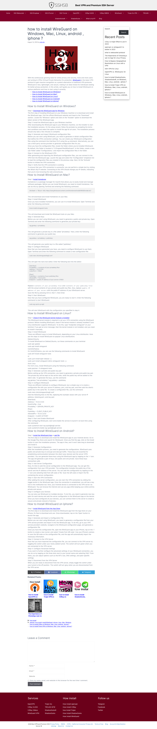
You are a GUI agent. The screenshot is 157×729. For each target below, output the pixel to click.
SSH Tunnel (63, 13)
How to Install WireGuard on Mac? (44, 94)
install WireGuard (47, 622)
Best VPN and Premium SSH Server (94, 5)
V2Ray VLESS (89, 13)
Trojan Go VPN (132, 13)
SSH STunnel (49, 13)
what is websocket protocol (115, 52)
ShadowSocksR (60, 18)
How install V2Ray (69, 707)
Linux (59, 622)
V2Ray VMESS (104, 13)
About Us (61, 726)
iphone (55, 622)
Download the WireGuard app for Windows (49, 111)
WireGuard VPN (33, 713)
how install (33, 620)
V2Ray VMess (33, 710)
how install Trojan (69, 710)
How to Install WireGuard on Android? (46, 99)
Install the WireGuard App (42, 435)
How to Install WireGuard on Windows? (46, 92)
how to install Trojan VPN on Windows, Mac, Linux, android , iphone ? (51, 626)
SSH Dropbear (34, 13)
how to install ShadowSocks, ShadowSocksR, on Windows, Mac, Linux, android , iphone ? (116, 79)
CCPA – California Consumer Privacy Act (80, 724)
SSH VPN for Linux (112, 69)
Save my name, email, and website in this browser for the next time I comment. (59, 680)
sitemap (53, 726)
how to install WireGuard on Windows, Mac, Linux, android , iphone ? (116, 95)
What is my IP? (90, 18)
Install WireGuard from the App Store (46, 508)
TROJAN (145, 13)
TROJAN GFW (50, 707)
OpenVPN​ (76, 13)
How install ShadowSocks (72, 713)
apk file (57, 435)
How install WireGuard (71, 716)
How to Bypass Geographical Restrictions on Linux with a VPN (115, 63)
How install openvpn (70, 704)
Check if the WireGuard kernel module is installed (51, 318)
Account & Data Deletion (117, 724)
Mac (63, 622)
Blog (100, 18)
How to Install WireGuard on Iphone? (45, 101)
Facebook (101, 707)
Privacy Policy (54, 724)
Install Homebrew (39, 179)
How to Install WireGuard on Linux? (45, 96)
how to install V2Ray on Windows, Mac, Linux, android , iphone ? (49, 624)
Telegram (101, 704)
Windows (68, 622)
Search (107, 29)
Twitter (100, 710)
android (32, 622)
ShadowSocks (75, 18)
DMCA (63, 724)
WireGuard (118, 13)
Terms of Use (99, 724)
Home (8, 13)
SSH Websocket (19, 13)
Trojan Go (48, 704)
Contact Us (69, 726)
